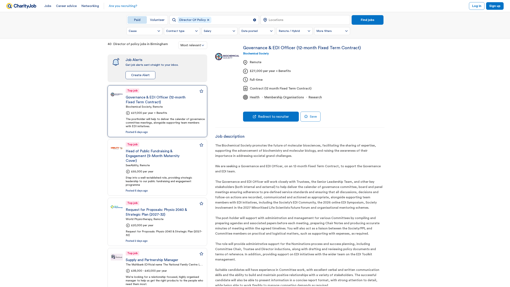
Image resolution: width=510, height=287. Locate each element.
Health (255, 97)
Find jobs (367, 20)
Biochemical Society (256, 53)
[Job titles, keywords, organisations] (214, 20)
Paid (137, 20)
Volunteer (157, 20)
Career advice (66, 6)
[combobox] (192, 45)
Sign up (494, 6)
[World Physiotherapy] (117, 207)
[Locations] (305, 20)
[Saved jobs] (201, 91)
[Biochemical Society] (117, 94)
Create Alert (140, 75)
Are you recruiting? (123, 6)
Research (315, 97)
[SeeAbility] (117, 148)
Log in (476, 6)
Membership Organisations (284, 97)
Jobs (47, 6)
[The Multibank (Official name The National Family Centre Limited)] (117, 257)
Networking (90, 6)
